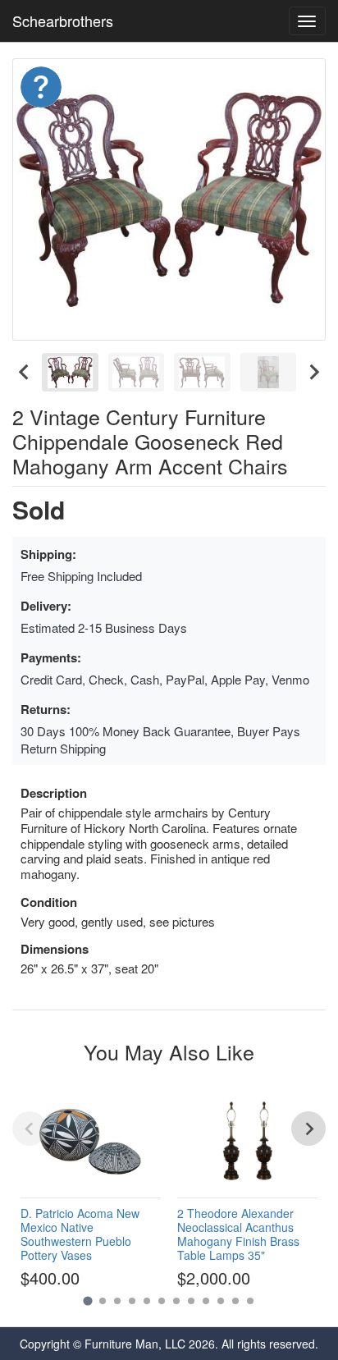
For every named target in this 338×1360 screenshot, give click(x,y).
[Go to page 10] (220, 1301)
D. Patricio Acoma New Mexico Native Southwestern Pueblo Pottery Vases (80, 1233)
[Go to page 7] (176, 1301)
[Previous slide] (29, 1128)
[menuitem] (70, 372)
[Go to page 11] (235, 1301)
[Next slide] (313, 372)
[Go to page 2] (102, 1301)
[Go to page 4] (132, 1301)
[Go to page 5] (147, 1301)
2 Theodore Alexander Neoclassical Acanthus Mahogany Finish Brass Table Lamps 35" (238, 1233)
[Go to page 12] (250, 1301)
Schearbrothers (62, 20)
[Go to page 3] (117, 1301)
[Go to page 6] (161, 1301)
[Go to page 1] (87, 1301)
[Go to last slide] (24, 372)
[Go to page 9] (206, 1301)
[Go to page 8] (191, 1301)
